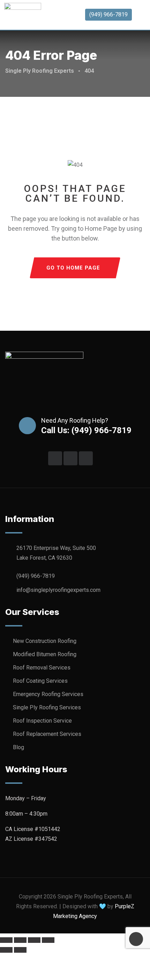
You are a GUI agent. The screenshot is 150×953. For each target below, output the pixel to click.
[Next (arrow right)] (20, 950)
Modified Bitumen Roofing (44, 654)
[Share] (34, 940)
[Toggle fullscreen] (20, 940)
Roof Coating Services (40, 681)
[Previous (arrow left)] (6, 950)
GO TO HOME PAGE (73, 268)
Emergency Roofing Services (48, 694)
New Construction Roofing (44, 641)
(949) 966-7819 (108, 14)
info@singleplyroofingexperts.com (58, 590)
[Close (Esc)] (48, 940)
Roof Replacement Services (47, 734)
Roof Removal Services (41, 667)
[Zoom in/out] (6, 940)
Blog (18, 747)
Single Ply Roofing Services (47, 707)
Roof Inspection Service (42, 720)
